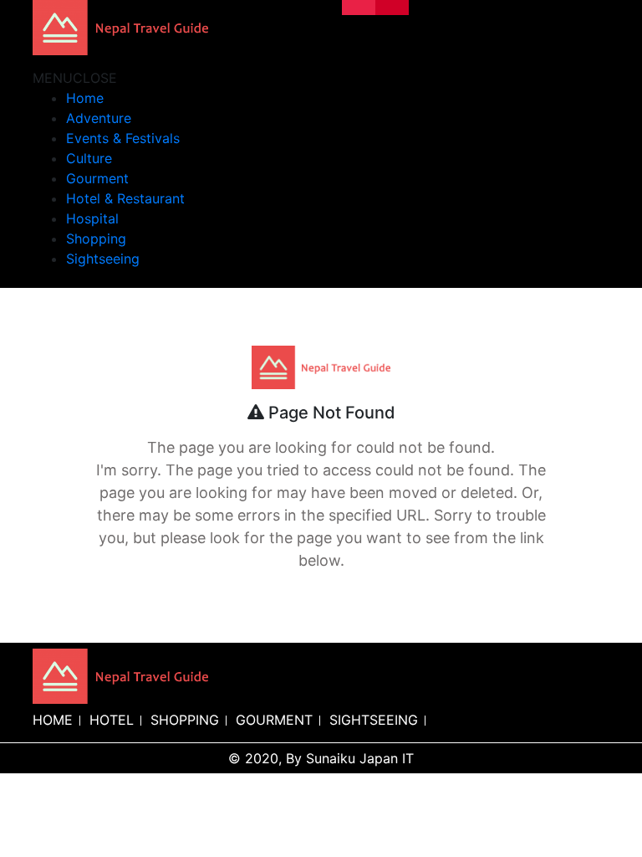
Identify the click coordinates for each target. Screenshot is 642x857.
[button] (75, 77)
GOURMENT (274, 719)
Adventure (98, 118)
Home (85, 98)
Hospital (92, 218)
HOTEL (111, 719)
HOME (53, 719)
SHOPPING (184, 719)
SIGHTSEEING (373, 719)
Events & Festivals (123, 138)
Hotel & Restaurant (125, 198)
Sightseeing (103, 258)
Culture (89, 158)
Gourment (97, 178)
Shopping (96, 238)
